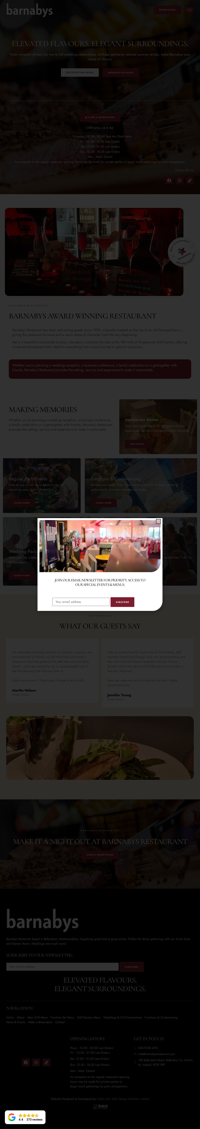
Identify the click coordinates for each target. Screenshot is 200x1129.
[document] (100, 564)
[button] (25, 1117)
